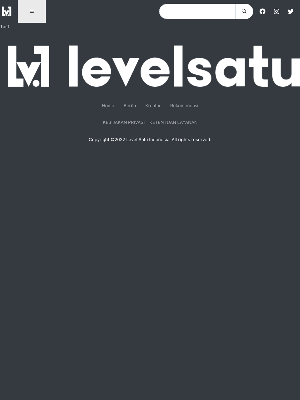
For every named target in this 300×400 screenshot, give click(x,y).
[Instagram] (276, 11)
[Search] (244, 11)
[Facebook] (262, 11)
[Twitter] (290, 11)
